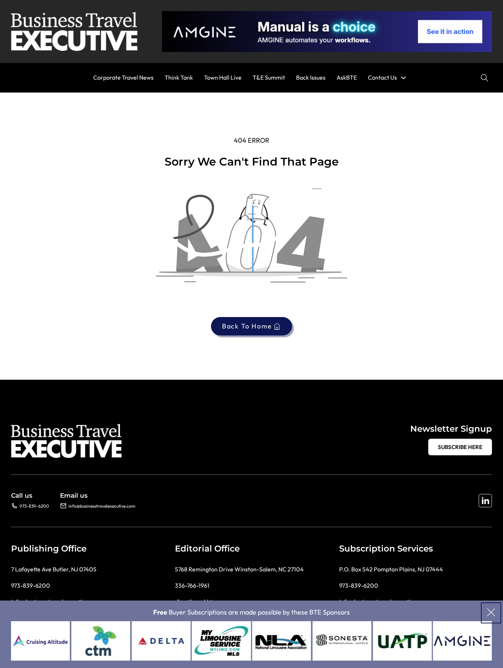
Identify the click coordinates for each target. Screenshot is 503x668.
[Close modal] (491, 613)
